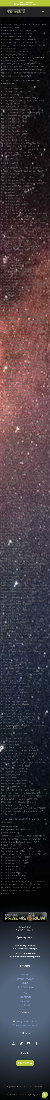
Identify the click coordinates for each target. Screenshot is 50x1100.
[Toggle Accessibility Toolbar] (44, 1094)
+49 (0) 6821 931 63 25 (26, 1025)
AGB (25, 992)
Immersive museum (25, 978)
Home (25, 974)
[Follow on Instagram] (13, 1043)
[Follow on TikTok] (21, 1043)
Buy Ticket (23, 1063)
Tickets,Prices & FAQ (25, 987)
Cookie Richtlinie (25, 1005)
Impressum (25, 1001)
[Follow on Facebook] (36, 1043)
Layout (25, 982)
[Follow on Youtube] (29, 1043)
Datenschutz (25, 996)
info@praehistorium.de (26, 1021)
